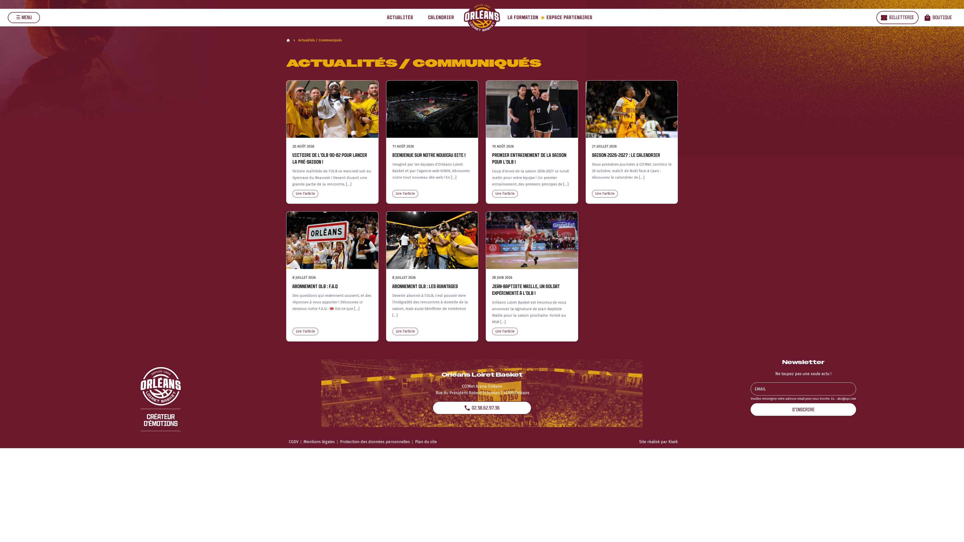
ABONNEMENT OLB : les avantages (425, 286)
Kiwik (673, 441)
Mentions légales (319, 441)
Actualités (400, 17)
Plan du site (426, 441)
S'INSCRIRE (803, 409)
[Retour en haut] (952, 531)
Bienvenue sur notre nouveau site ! (428, 155)
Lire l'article (305, 193)
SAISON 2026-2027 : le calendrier (626, 155)
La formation (523, 17)
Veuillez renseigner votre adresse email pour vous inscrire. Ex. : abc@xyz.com (803, 398)
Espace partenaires (566, 17)
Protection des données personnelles (375, 441)
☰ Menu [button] (24, 17)
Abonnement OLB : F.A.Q (315, 286)
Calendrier (441, 17)
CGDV (293, 441)
